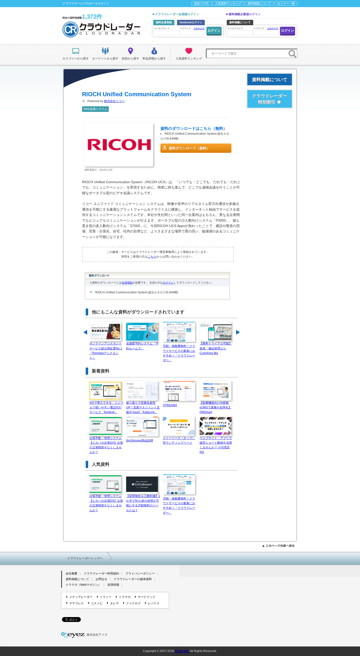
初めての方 (201, 3)
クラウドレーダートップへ (85, 558)
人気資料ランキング (228, 3)
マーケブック (146, 597)
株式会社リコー (114, 101)
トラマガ (124, 597)
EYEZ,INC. (182, 651)
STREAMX (170, 405)
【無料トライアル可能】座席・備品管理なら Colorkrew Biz (216, 348)
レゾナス (153, 603)
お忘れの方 (199, 28)
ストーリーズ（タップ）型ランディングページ (179, 440)
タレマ (114, 603)
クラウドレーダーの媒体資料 (133, 579)
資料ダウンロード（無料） (189, 148)
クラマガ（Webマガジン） (83, 584)
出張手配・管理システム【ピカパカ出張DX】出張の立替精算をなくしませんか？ (106, 445)
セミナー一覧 (286, 3)
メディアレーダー (81, 597)
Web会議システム (95, 109)
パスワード (192, 28)
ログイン (168, 282)
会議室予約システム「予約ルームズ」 (142, 346)
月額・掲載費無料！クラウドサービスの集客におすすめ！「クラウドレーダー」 (179, 353)
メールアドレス (161, 28)
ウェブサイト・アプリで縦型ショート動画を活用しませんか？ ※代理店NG (216, 445)
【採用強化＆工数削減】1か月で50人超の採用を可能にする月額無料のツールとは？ (143, 503)
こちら (152, 256)
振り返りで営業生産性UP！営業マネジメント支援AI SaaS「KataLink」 (143, 407)
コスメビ (97, 603)
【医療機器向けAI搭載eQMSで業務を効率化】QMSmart (215, 407)
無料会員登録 (164, 22)
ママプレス (76, 603)
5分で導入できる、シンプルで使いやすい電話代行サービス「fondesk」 (106, 407)
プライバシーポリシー (140, 573)
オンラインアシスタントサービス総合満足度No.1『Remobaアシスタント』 (105, 350)
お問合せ (101, 579)
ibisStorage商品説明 (139, 440)
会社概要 (71, 573)
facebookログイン (191, 22)
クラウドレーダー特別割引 (269, 99)
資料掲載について (259, 3)
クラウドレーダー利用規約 (101, 573)
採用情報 (113, 584)
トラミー (105, 597)
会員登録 (127, 282)
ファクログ (133, 603)
